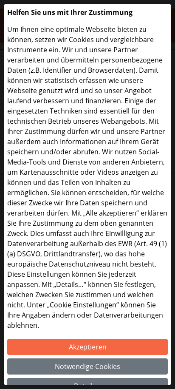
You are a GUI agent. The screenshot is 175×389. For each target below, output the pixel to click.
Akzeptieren (88, 347)
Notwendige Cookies (87, 366)
